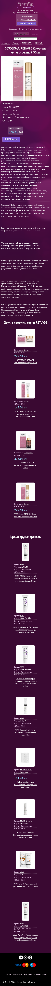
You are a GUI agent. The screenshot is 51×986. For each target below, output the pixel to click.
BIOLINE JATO (26, 769)
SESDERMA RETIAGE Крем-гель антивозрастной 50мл (25, 515)
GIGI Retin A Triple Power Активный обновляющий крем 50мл (25, 732)
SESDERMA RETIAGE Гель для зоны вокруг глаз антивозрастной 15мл (26, 414)
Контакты (23, 29)
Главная (7, 974)
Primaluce (24, 772)
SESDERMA (14, 107)
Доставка (13, 29)
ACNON (24, 567)
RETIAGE (13, 110)
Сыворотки (28, 453)
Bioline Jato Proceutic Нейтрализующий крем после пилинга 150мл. (25, 835)
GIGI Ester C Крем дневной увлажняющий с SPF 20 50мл (25, 885)
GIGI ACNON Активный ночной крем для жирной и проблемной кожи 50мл (25, 578)
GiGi (22, 564)
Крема (16, 114)
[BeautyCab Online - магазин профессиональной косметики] (25, 8)
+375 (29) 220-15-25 (26, 19)
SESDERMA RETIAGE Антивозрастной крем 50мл (25, 361)
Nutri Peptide (25, 618)
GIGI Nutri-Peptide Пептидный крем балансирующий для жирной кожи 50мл (25, 629)
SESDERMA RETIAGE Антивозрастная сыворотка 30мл (25, 465)
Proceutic (24, 823)
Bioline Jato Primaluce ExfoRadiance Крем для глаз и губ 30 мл (25, 784)
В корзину (11, 139)
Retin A (23, 721)
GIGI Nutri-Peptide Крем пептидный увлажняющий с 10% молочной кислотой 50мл (25, 682)
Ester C (23, 875)
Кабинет (35, 33)
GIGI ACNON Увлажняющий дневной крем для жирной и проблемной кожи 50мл (25, 937)
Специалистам (35, 29)
